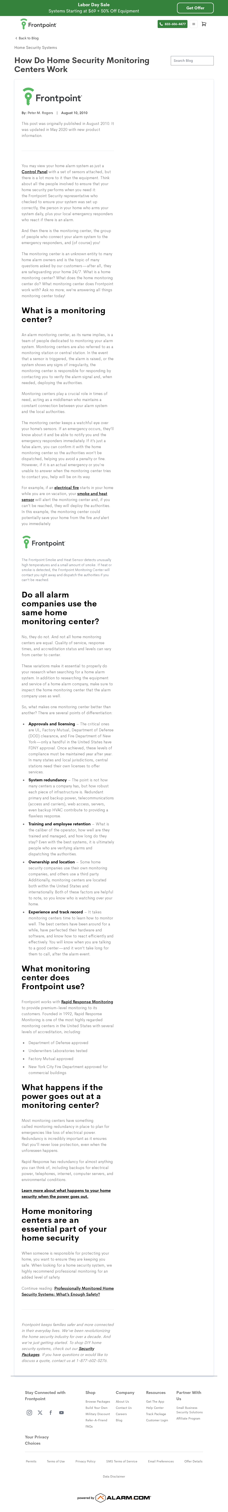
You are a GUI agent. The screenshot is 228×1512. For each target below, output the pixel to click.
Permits (31, 1461)
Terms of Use (56, 1461)
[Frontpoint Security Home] (38, 24)
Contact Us (124, 1408)
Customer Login (157, 1420)
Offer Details (193, 1461)
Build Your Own (97, 1408)
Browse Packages (98, 1402)
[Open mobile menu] (194, 24)
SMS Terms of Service (121, 1461)
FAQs (89, 1426)
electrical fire (66, 487)
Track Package (156, 1414)
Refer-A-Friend (96, 1420)
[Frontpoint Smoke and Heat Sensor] (68, 542)
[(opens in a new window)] (29, 1412)
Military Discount (98, 1414)
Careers (121, 1414)
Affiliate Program (188, 1418)
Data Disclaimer (114, 1476)
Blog (119, 1420)
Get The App (155, 1402)
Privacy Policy (85, 1461)
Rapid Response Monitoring (87, 1001)
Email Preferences (161, 1461)
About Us (122, 1402)
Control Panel (34, 171)
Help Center (155, 1408)
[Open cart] (204, 24)
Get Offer (195, 8)
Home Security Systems (35, 47)
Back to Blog (29, 38)
